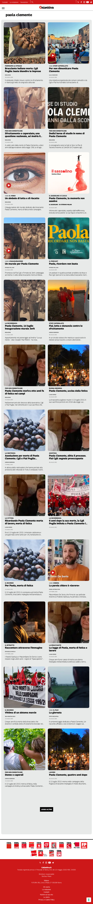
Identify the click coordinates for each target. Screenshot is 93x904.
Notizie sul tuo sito (46, 895)
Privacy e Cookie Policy (46, 900)
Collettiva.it (46, 867)
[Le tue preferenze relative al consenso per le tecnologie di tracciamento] (88, 899)
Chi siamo (46, 887)
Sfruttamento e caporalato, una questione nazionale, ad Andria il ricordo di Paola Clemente (23, 136)
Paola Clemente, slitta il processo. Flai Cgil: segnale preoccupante (67, 457)
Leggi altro (46, 809)
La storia (46, 897)
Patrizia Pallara (9, 267)
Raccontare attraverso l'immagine (23, 647)
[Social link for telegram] (91, 2)
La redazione (14, 2)
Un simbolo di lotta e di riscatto (22, 198)
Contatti (5, 2)
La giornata (55, 712)
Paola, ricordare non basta (63, 263)
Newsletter (24, 2)
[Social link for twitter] (78, 2)
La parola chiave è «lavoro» (64, 585)
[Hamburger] (3, 8)
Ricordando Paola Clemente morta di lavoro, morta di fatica (24, 522)
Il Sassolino (53, 204)
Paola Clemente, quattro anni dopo (68, 774)
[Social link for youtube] (87, 2)
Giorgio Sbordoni (54, 332)
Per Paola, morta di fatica (19, 585)
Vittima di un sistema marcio (20, 712)
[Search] (32, 2)
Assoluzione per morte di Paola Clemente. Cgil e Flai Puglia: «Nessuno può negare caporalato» (23, 458)
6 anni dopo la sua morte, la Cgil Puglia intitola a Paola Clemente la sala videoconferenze (68, 523)
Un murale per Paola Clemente (22, 263)
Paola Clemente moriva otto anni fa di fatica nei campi (24, 392)
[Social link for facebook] (81, 2)
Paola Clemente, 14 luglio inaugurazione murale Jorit (20, 327)
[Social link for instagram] (84, 2)
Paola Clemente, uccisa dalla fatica (68, 390)
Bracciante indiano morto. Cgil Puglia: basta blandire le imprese (23, 70)
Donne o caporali (14, 774)
